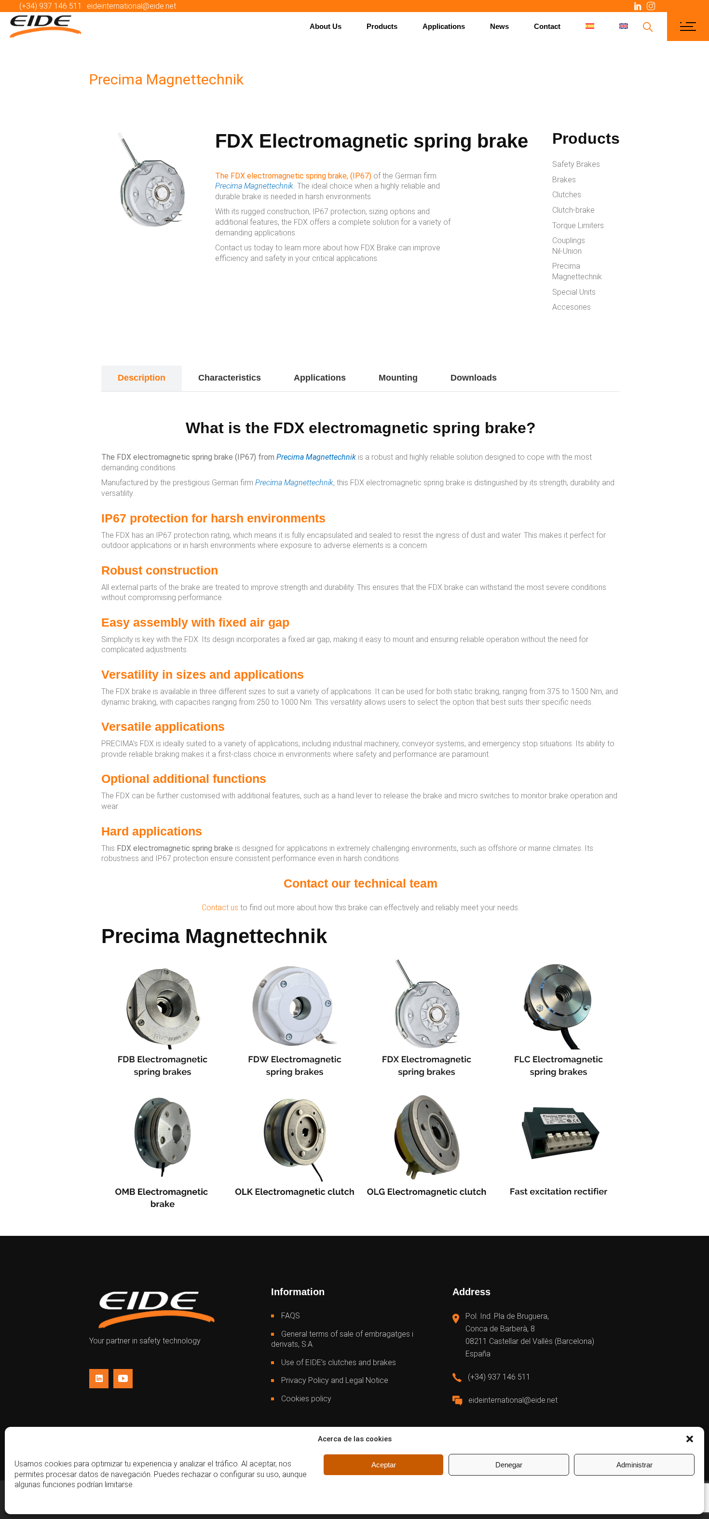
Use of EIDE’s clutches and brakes (338, 1362)
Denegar (508, 1465)
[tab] (529, 378)
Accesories (571, 307)
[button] (690, 1439)
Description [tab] (141, 378)
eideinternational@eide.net (131, 6)
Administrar (634, 1465)
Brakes (564, 179)
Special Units (574, 292)
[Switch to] (590, 26)
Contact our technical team (360, 883)
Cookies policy (306, 1398)
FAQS (290, 1315)
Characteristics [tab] (229, 378)
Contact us (220, 907)
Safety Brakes (576, 164)
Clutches (566, 194)
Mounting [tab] (398, 378)
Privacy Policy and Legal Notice (334, 1380)
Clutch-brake (573, 210)
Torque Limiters (578, 225)
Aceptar (383, 1465)
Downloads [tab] (473, 378)
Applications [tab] (320, 378)
